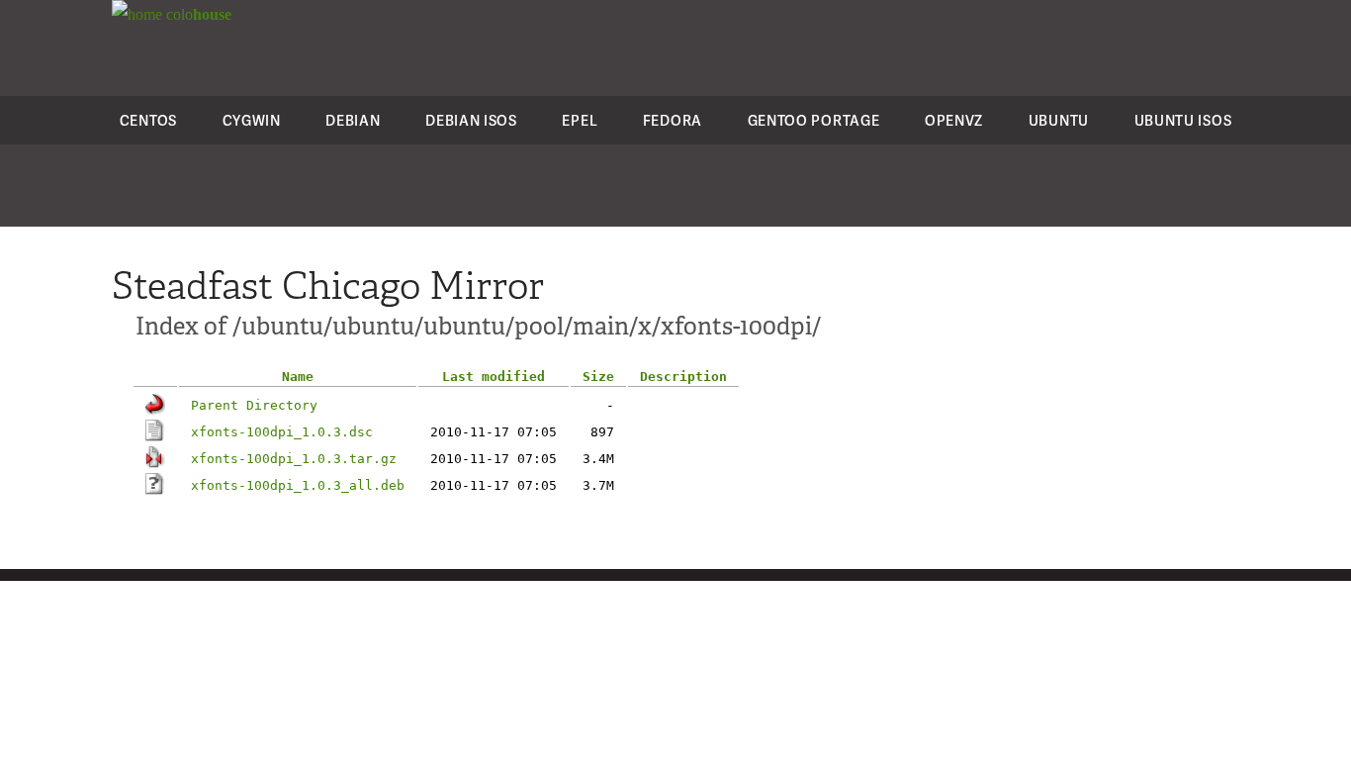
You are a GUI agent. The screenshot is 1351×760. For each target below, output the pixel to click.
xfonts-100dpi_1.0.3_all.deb (298, 485)
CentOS (148, 120)
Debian (352, 120)
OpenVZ (954, 120)
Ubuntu (1059, 120)
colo (196, 14)
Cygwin (252, 120)
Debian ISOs (471, 120)
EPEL (579, 120)
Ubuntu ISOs (1183, 120)
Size (598, 376)
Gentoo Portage (814, 120)
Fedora (672, 120)
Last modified (493, 376)
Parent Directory (254, 405)
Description (683, 376)
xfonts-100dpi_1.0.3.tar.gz (294, 458)
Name (298, 376)
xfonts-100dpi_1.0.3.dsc (282, 432)
